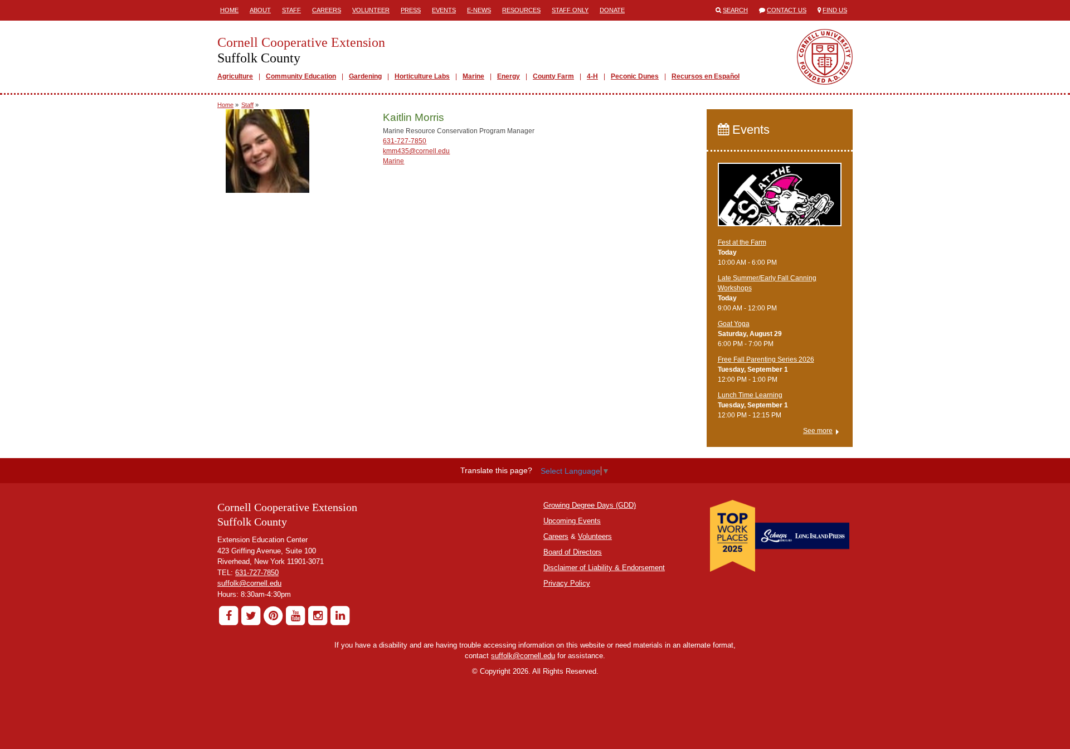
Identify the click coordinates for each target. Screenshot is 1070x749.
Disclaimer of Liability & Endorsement (604, 567)
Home (229, 10)
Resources (521, 10)
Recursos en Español (706, 76)
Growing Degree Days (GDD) (589, 505)
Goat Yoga (734, 324)
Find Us (835, 10)
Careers (326, 10)
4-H (592, 76)
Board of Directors (572, 552)
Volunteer (371, 10)
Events (444, 10)
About (260, 10)
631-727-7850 (404, 141)
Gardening (365, 76)
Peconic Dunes (635, 76)
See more (818, 431)
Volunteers (595, 536)
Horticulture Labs (422, 76)
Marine (473, 76)
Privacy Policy (566, 583)
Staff (291, 10)
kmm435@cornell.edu (416, 151)
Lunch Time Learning (750, 395)
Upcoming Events (572, 521)
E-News (479, 10)
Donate (612, 10)
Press (411, 10)
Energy (508, 76)
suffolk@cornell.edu (249, 583)
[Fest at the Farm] (780, 199)
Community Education (301, 76)
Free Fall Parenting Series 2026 (766, 359)
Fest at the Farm (742, 242)
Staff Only (570, 10)
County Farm (553, 76)
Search (735, 10)
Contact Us (786, 10)
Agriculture (235, 76)
